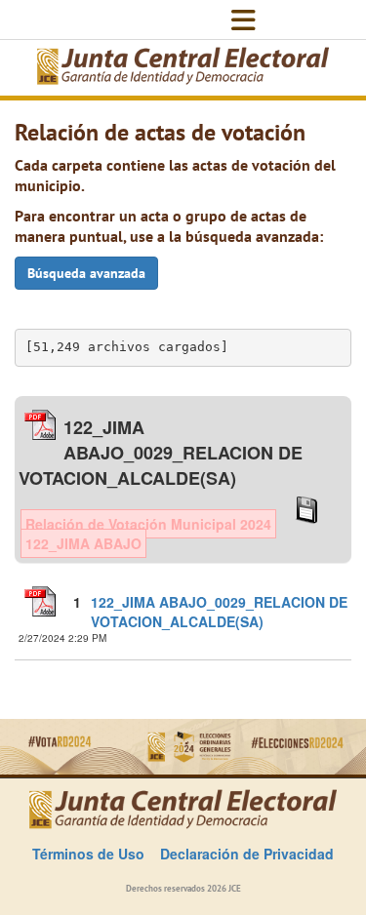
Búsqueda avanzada (86, 273)
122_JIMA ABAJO (83, 543)
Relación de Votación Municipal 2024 (148, 524)
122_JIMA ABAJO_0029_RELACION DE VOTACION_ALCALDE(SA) (219, 611)
